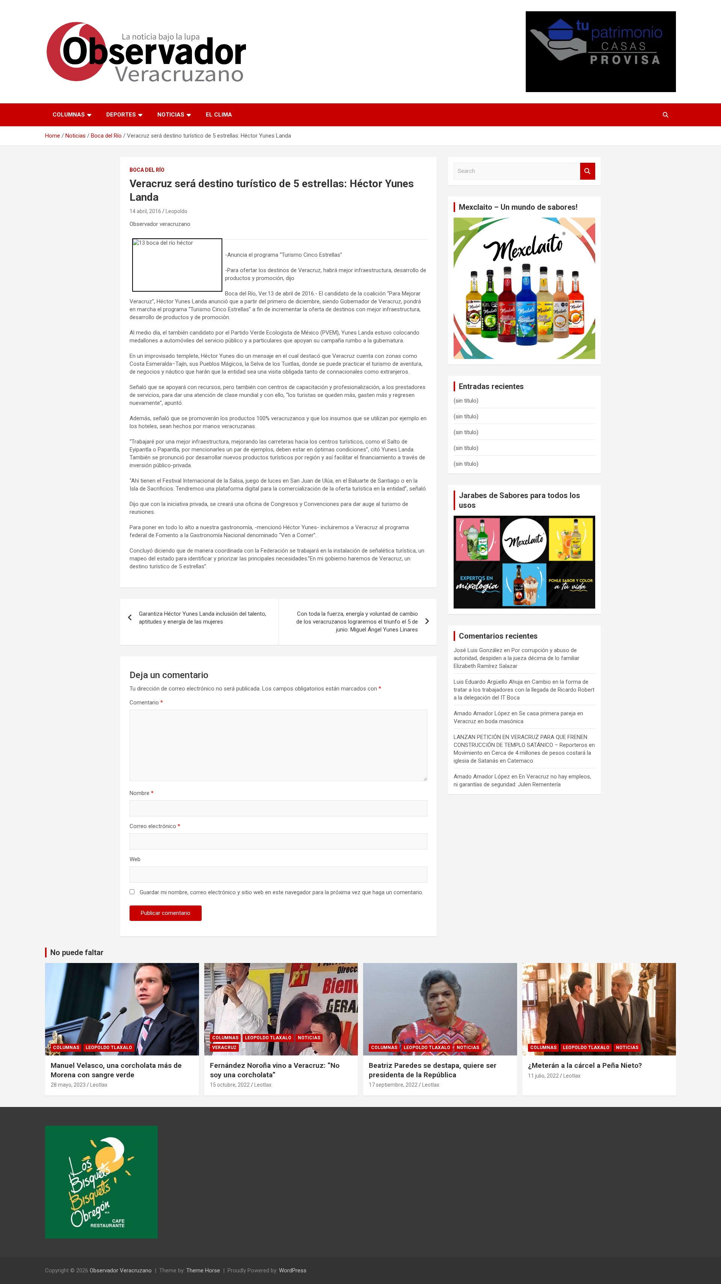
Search (587, 171)
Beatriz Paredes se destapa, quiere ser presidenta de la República (432, 1070)
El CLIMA (219, 114)
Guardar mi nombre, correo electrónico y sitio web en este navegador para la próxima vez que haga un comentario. (281, 892)
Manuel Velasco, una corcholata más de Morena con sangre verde (116, 1070)
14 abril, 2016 (145, 211)
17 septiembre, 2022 (393, 1085)
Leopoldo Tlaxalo (109, 1047)
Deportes (121, 114)
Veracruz (224, 1047)
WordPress (292, 1270)
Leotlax (98, 1085)
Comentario (146, 702)
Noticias (170, 114)
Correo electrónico (155, 826)
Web (135, 859)
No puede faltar (77, 952)
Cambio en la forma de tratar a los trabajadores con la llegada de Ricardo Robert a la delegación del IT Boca (524, 689)
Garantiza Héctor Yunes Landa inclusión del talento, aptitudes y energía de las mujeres (202, 617)
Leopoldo (176, 211)
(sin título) (466, 400)
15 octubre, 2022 (230, 1085)
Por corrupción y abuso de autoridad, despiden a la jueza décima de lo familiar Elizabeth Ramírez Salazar (516, 658)
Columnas (69, 114)
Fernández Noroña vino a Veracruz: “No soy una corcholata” (274, 1070)
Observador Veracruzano (121, 1270)
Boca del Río (147, 170)
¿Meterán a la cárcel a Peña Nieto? (585, 1065)
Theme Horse (203, 1270)
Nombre (142, 793)
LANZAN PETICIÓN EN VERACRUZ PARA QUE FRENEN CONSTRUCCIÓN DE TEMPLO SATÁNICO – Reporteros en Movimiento (524, 745)
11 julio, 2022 (543, 1076)
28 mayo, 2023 (68, 1085)
